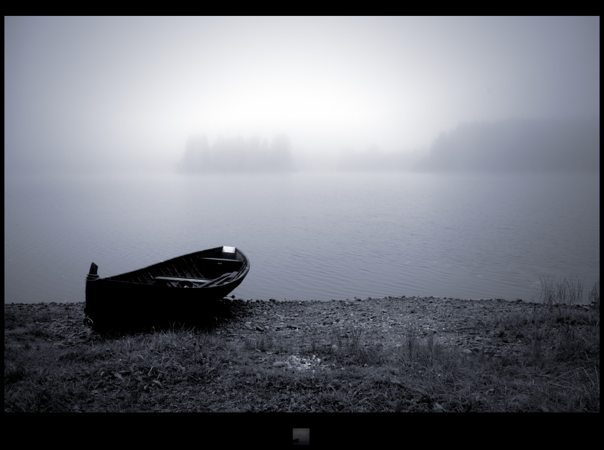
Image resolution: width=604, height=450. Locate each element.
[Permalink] (253, 391)
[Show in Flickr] (230, 391)
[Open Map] (242, 391)
